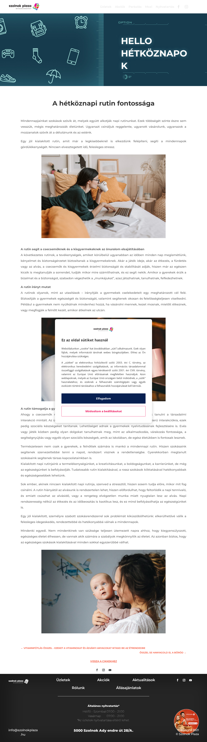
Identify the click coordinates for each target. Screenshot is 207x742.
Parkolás (135, 7)
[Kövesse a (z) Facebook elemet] (97, 670)
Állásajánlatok (128, 688)
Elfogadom (103, 398)
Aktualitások (143, 680)
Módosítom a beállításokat (103, 411)
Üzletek (105, 7)
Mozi (148, 7)
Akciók (120, 7)
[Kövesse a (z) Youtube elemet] (110, 670)
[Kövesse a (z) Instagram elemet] (103, 670)
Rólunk (78, 688)
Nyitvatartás (165, 7)
